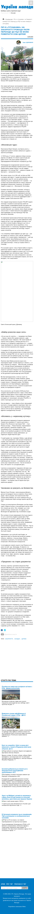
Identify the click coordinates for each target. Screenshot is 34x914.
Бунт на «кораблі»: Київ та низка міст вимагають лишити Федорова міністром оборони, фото (16, 747)
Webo (24, 906)
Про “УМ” (9, 884)
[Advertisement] (17, 657)
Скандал (17, 639)
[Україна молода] (17, 7)
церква (23, 639)
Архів (3, 884)
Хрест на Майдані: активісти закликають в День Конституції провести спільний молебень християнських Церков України (17, 797)
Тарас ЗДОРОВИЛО (28, 42)
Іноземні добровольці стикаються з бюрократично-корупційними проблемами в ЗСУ (15, 770)
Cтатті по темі (8, 680)
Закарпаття (9, 639)
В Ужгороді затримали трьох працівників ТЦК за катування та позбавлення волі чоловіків (17, 816)
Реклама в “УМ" (20, 884)
